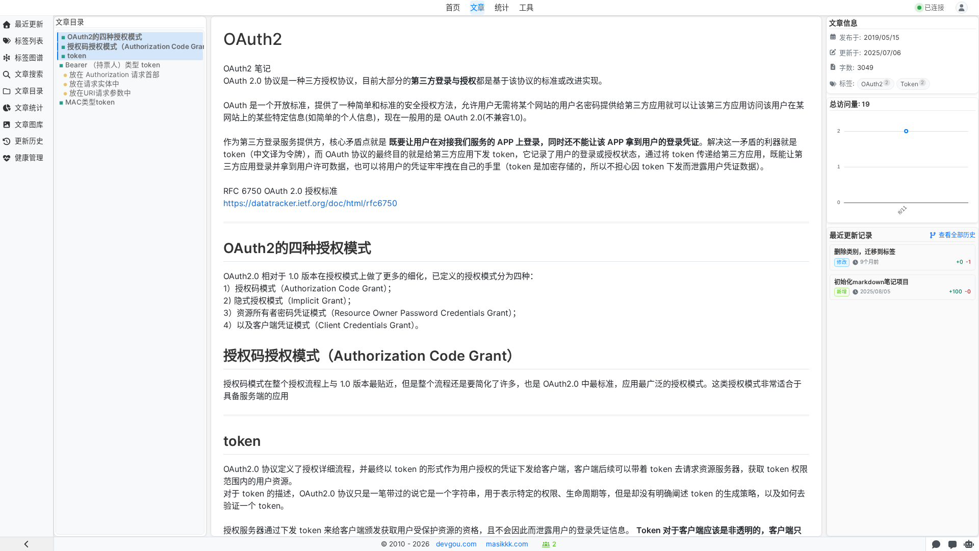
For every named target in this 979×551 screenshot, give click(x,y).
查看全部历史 (957, 235)
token (76, 56)
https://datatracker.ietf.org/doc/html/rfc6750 (310, 203)
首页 (453, 7)
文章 (477, 7)
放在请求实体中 (94, 84)
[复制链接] (217, 250)
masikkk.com (507, 544)
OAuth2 (874, 84)
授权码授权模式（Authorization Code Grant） (135, 46)
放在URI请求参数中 (100, 93)
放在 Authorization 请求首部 (114, 74)
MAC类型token (90, 102)
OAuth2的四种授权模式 (104, 37)
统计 (502, 7)
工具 (526, 7)
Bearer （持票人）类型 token (112, 65)
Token (912, 84)
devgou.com (456, 544)
